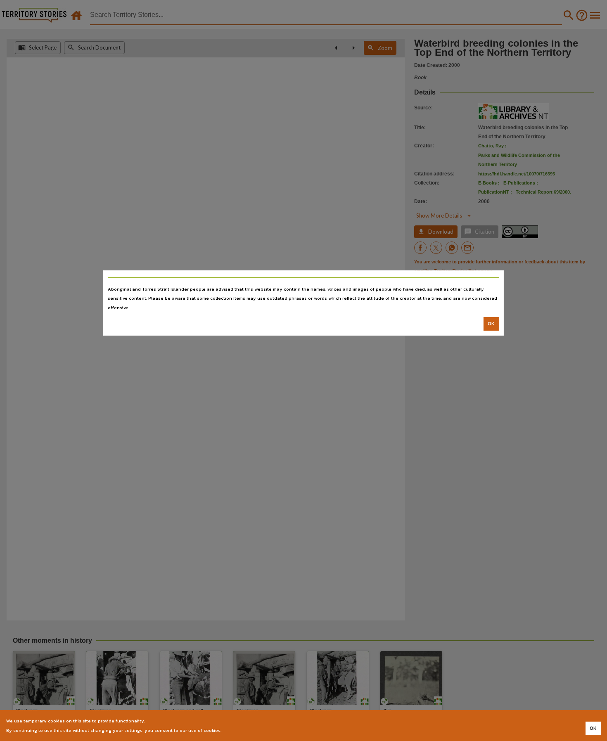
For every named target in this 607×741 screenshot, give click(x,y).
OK (491, 323)
